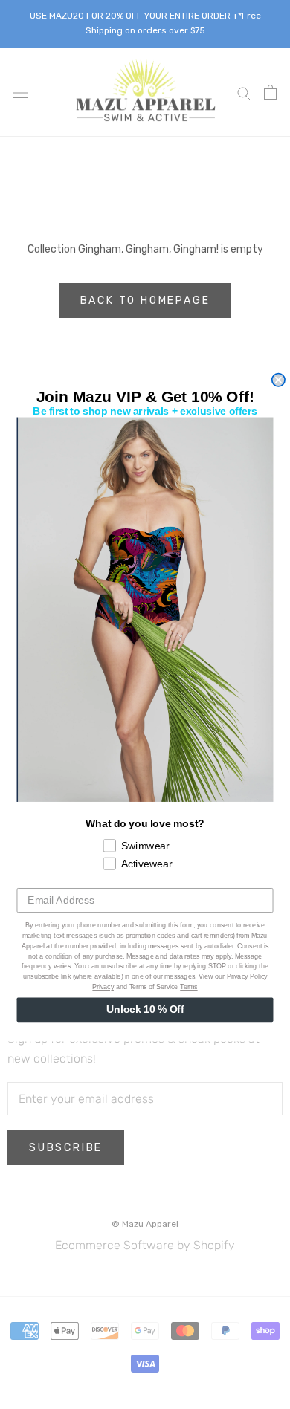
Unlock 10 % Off (145, 1009)
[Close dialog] (278, 379)
